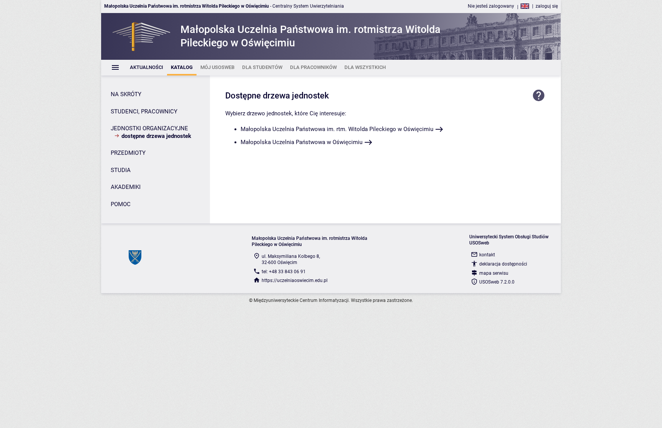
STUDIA (121, 170)
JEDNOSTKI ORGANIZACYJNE (149, 128)
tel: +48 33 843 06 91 (284, 271)
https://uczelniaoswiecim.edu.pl (295, 280)
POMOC (121, 204)
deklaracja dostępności (503, 264)
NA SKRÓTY (126, 94)
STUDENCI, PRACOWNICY (144, 111)
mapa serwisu (493, 273)
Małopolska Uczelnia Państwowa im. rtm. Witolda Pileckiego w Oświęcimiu (337, 129)
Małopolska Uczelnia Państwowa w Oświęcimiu (301, 142)
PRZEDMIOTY (128, 152)
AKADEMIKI (126, 187)
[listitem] (146, 67)
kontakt (487, 254)
